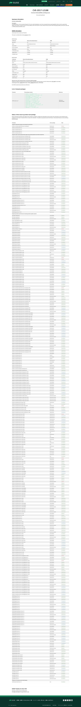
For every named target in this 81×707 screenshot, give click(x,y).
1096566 (32, 82)
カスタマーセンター (52, 1)
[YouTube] (63, 700)
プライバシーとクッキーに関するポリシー (63, 705)
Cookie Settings (54, 705)
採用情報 (18, 700)
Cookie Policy (70, 705)
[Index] (41, 15)
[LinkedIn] (70, 700)
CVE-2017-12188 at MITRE (16, 21)
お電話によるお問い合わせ (49, 700)
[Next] (44, 15)
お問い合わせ (42, 700)
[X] (67, 700)
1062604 (21, 82)
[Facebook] (65, 700)
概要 (31, 700)
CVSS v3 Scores (14, 57)
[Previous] (38, 15)
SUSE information (17, 31)
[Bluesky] (72, 700)
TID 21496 (53, 81)
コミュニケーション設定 (36, 700)
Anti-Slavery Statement (26, 700)
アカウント (59, 1)
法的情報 (21, 700)
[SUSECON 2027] (44, 1)
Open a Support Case (13, 705)
